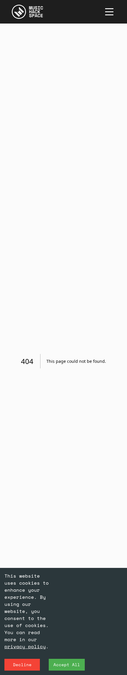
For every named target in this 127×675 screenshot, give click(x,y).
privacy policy (25, 646)
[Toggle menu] (109, 12)
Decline (22, 664)
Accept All (66, 664)
